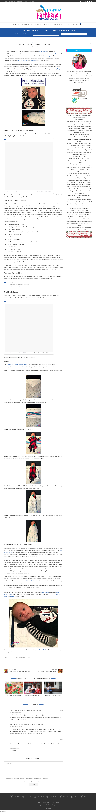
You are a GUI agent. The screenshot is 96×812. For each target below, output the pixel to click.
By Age (66, 24)
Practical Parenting (28, 42)
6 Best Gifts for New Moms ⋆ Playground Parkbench (26, 724)
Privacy (25, 1)
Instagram (49, 56)
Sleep (29, 657)
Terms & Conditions (22, 60)
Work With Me (11, 1)
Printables (74, 24)
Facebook (52, 54)
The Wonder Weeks (31, 581)
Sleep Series (45, 592)
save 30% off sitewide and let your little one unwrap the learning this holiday (79, 126)
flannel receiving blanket (19, 367)
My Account (31, 1)
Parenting (37, 24)
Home (5, 1)
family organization (20, 657)
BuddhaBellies (43, 650)
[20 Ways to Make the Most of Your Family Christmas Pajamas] (33, 688)
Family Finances (26, 24)
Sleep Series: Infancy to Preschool (42, 42)
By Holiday (57, 24)
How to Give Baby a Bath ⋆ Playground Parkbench (25, 710)
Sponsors (33, 60)
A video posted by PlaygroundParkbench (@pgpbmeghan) (18, 352)
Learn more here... (79, 82)
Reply (61, 710)
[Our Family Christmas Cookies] (14, 688)
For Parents (19, 42)
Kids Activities (47, 24)
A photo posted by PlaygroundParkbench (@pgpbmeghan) (21, 191)
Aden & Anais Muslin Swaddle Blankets (17, 364)
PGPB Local (19, 1)
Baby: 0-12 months (9, 657)
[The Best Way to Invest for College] (53, 688)
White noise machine (15, 287)
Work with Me (55, 802)
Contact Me (46, 802)
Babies (12, 596)
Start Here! (16, 24)
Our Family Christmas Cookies (14, 695)
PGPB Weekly (43, 51)
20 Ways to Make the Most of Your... (33, 695)
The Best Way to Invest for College (53, 695)
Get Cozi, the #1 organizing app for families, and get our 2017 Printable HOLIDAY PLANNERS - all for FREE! (79, 215)
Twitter (57, 54)
